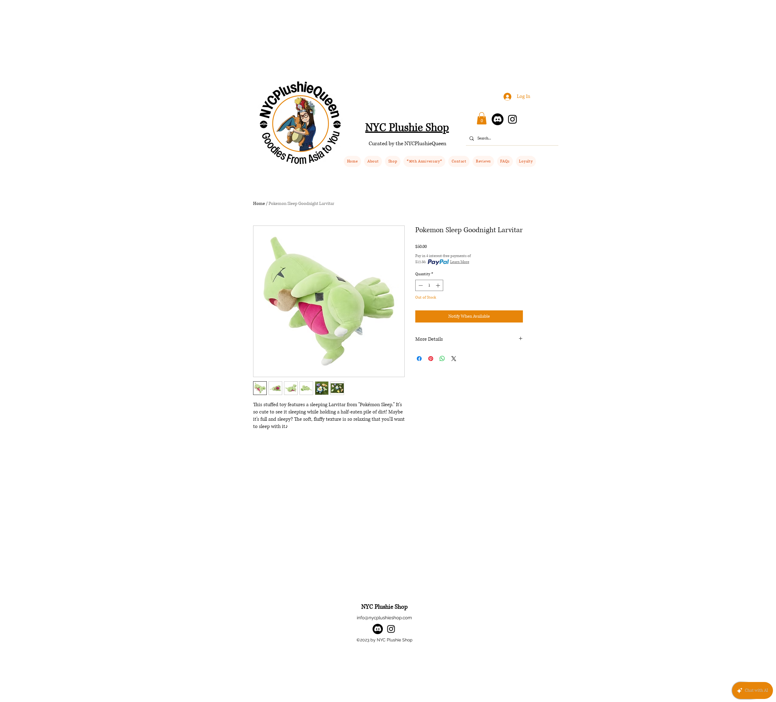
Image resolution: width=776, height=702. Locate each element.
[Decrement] (420, 285)
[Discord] (497, 119)
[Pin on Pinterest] (430, 358)
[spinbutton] (429, 285)
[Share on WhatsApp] (442, 358)
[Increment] (438, 285)
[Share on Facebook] (419, 358)
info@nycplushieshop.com (384, 617)
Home (259, 203)
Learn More (459, 262)
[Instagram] (512, 119)
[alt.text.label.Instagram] (391, 629)
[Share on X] (453, 358)
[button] (393, 161)
